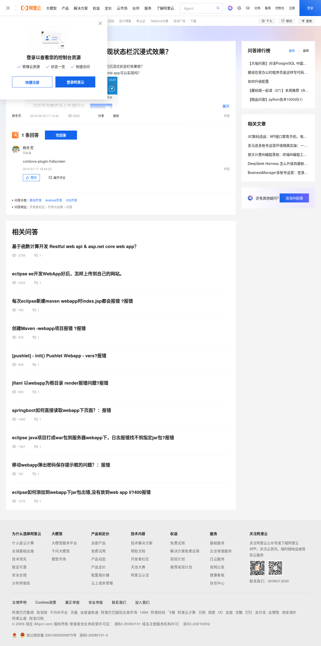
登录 (310, 8)
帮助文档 (138, 550)
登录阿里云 (75, 81)
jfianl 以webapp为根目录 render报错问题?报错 (60, 383)
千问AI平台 (59, 612)
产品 (65, 8)
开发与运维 (55, 207)
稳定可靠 (19, 566)
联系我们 (119, 602)
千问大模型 (61, 550)
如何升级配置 (258, 81)
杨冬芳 (16, 116)
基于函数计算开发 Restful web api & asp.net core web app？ (75, 246)
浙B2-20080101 (127, 623)
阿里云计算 (187, 612)
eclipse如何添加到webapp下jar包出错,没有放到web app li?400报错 (81, 492)
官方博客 (125, 21)
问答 (69, 207)
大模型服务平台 (64, 542)
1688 (144, 612)
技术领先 (19, 558)
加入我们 (142, 602)
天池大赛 (138, 566)
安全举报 (96, 602)
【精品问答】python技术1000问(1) (275, 99)
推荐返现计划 (181, 566)
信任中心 (217, 582)
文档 (257, 8)
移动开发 (36, 200)
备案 (268, 8)
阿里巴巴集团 (23, 612)
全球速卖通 (89, 612)
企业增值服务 (221, 550)
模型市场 (59, 558)
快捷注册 (32, 82)
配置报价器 (100, 574)
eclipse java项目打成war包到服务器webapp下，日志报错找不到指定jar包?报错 (93, 437)
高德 (211, 612)
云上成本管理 (102, 582)
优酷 (239, 612)
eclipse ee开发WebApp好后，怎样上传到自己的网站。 (68, 273)
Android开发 (53, 200)
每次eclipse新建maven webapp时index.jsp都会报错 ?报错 (72, 301)
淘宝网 (41, 612)
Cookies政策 (45, 602)
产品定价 (98, 566)
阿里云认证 (140, 574)
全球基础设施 (23, 550)
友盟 (229, 612)
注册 (292, 8)
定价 (108, 8)
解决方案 (81, 8)
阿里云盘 (19, 618)
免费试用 (98, 550)
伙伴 (135, 8)
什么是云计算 (23, 542)
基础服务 (217, 542)
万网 (202, 612)
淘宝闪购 (36, 618)
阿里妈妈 (158, 612)
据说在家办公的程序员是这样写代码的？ (279, 72)
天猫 (74, 612)
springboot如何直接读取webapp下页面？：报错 (61, 410)
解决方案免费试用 (184, 550)
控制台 (279, 8)
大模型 (51, 8)
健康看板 (217, 574)
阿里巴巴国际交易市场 (119, 612)
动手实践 (108, 21)
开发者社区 (37, 207)
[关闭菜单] (8, 8)
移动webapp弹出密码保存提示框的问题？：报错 (61, 465)
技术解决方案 (142, 542)
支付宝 (260, 612)
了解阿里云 (165, 8)
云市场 (122, 8)
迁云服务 (217, 558)
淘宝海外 (289, 612)
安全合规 (19, 574)
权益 (96, 8)
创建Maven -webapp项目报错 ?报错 (49, 328)
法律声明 (19, 602)
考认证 (140, 21)
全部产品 (98, 542)
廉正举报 (72, 602)
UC (220, 612)
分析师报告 (21, 582)
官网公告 (217, 566)
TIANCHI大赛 (159, 21)
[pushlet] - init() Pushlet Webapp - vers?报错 (59, 355)
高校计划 (177, 558)
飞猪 (171, 612)
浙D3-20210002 (196, 623)
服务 (147, 8)
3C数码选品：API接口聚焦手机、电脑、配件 (282, 136)
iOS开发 (71, 200)
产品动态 (98, 558)
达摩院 (273, 612)
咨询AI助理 (294, 197)
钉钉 (249, 612)
